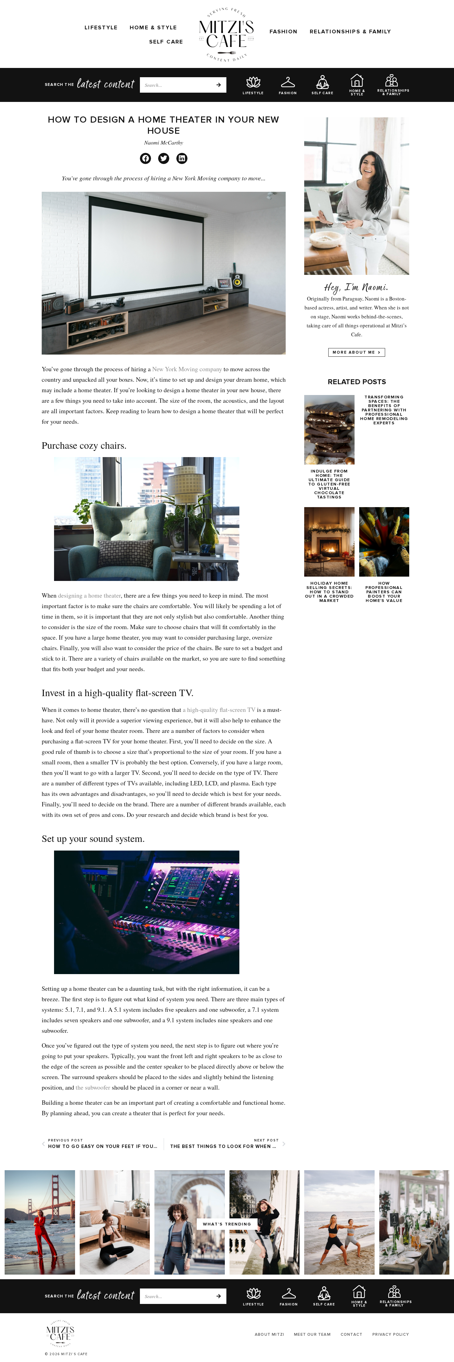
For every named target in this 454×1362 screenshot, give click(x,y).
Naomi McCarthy (163, 142)
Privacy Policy (390, 1334)
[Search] (218, 85)
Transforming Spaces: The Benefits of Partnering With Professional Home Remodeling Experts (384, 410)
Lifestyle (101, 27)
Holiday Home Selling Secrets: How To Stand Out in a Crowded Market (329, 592)
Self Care (166, 41)
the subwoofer (93, 1087)
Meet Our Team (312, 1334)
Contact (352, 1334)
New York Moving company (187, 369)
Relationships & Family (350, 31)
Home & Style (153, 27)
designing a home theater (89, 595)
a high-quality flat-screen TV (219, 709)
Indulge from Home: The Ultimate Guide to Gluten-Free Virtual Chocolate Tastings (329, 484)
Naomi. (375, 288)
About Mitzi (269, 1334)
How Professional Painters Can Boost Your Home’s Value (384, 592)
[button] (145, 158)
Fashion (284, 31)
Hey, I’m (341, 288)
